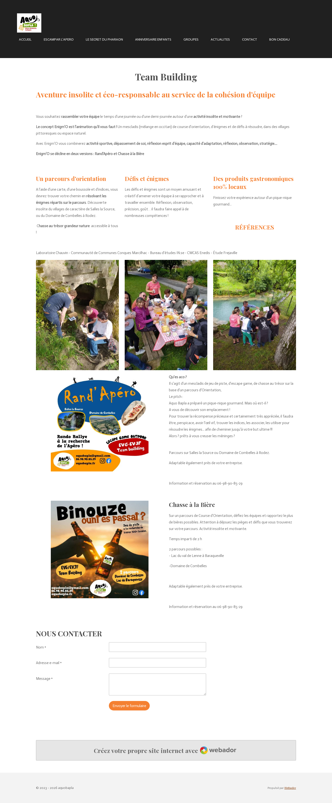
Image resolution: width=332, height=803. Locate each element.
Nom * (41, 647)
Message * (44, 678)
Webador (290, 788)
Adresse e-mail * (49, 663)
